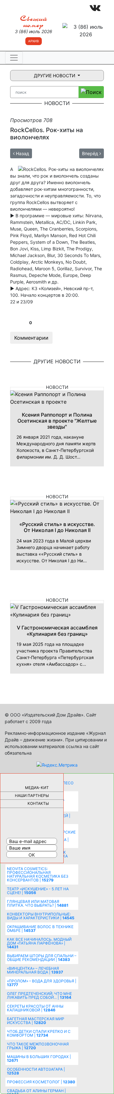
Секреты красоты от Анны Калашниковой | (35, 1008)
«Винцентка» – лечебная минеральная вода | (35, 970)
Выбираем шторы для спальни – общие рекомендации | (41, 957)
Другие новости (55, 75)
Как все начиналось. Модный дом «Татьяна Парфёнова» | (39, 943)
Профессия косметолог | (41, 1081)
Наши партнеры (32, 795)
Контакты (38, 803)
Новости (57, 387)
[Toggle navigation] (14, 57)
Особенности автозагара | (36, 1071)
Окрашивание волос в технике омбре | (40, 928)
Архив (33, 41)
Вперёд (90, 153)
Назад (22, 153)
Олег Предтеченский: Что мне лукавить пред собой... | (39, 995)
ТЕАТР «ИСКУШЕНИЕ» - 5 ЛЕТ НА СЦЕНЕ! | (38, 890)
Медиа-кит (37, 787)
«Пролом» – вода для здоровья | (41, 983)
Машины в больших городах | (39, 1058)
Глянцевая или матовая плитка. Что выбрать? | (37, 903)
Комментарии (31, 338)
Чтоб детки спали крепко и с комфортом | (39, 1033)
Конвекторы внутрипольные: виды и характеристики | (40, 916)
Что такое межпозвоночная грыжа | (38, 1046)
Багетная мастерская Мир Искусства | (35, 1020)
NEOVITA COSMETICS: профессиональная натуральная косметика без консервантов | (37, 874)
